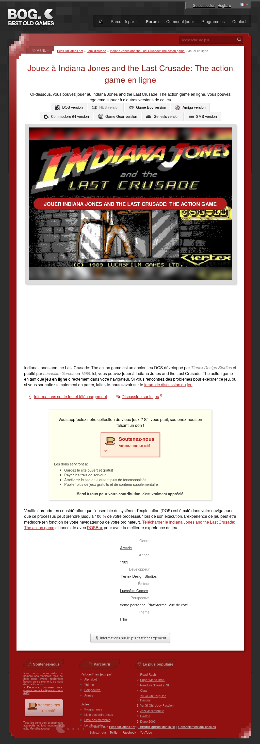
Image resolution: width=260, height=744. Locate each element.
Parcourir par (123, 21)
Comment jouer (180, 21)
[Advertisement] (130, 326)
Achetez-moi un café (49, 708)
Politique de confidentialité (156, 726)
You (146, 732)
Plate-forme (157, 604)
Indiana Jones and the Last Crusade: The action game (147, 50)
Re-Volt (145, 716)
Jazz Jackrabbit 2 (152, 710)
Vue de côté (178, 604)
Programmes (213, 21)
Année (88, 695)
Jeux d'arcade (96, 50)
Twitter (114, 732)
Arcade (126, 547)
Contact (239, 21)
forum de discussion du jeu (168, 384)
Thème (89, 684)
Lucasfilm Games (134, 590)
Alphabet (90, 679)
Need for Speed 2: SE (155, 685)
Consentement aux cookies (197, 726)
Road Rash (148, 674)
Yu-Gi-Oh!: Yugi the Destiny (153, 697)
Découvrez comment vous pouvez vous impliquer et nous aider (43, 690)
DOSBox (95, 527)
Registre (224, 5)
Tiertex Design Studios (138, 576)
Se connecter (204, 5)
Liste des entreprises (98, 714)
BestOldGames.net (70, 50)
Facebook (129, 732)
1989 (124, 561)
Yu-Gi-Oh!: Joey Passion (157, 705)
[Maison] (101, 21)
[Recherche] (239, 40)
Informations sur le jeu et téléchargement (132, 637)
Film (123, 619)
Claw (143, 690)
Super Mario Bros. (152, 679)
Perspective (92, 690)
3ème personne (132, 604)
